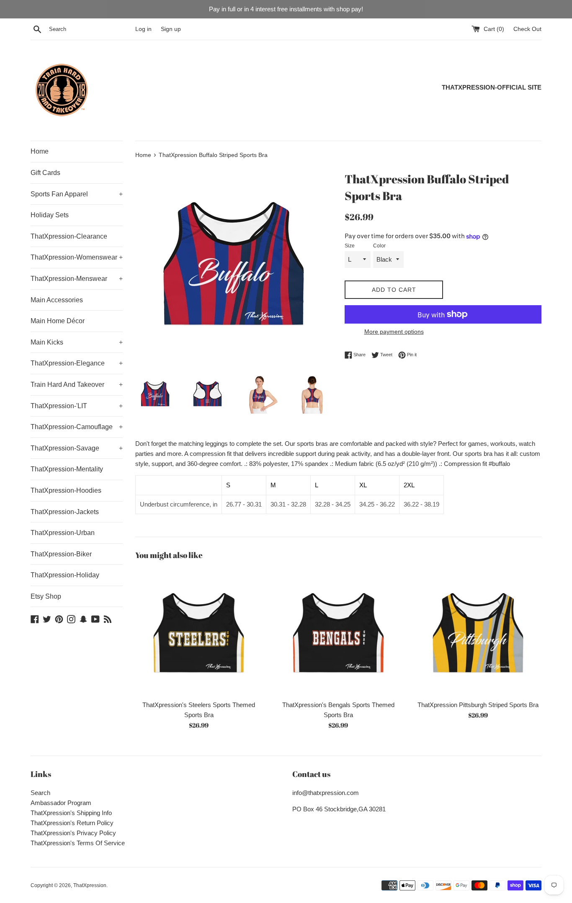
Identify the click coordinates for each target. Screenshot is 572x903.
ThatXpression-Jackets (65, 511)
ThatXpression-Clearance (69, 236)
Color (379, 246)
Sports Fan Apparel (77, 194)
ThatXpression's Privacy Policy (73, 832)
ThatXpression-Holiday (65, 575)
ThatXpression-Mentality (67, 469)
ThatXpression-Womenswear (77, 257)
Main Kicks (77, 342)
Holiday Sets (50, 215)
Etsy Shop (46, 596)
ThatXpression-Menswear (77, 278)
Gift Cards (45, 172)
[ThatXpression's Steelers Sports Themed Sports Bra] (198, 632)
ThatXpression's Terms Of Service (78, 842)
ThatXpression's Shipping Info (71, 812)
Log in (143, 29)
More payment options (394, 331)
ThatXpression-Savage (77, 448)
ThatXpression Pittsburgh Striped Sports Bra (478, 704)
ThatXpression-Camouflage (77, 426)
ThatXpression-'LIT (77, 405)
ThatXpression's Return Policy (72, 822)
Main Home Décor (58, 320)
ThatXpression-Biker (61, 554)
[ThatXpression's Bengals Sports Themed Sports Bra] (338, 632)
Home (40, 151)
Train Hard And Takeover (77, 384)
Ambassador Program (61, 802)
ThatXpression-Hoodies (66, 490)
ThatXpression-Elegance (77, 363)
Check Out (527, 29)
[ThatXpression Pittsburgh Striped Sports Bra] (478, 632)
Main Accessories (57, 300)
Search (40, 792)
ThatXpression (89, 885)
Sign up (171, 29)
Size (350, 246)
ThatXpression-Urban (63, 532)
